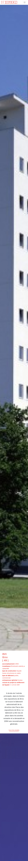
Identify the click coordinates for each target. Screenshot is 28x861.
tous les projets (14, 730)
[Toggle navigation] (24, 2)
